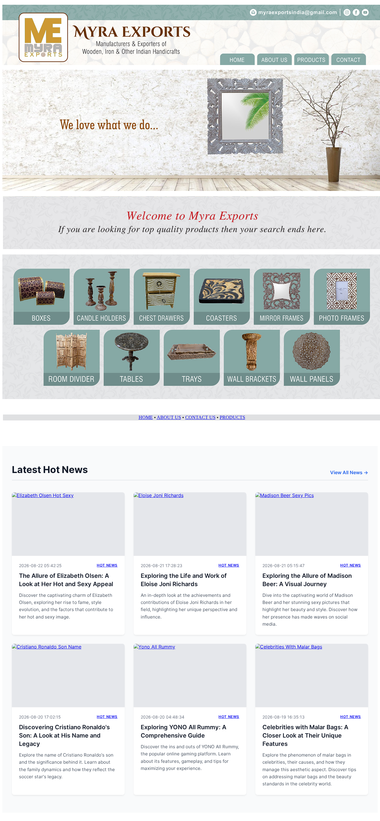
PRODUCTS (232, 417)
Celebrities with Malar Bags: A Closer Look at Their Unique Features (305, 735)
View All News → (349, 472)
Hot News (107, 565)
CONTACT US (200, 417)
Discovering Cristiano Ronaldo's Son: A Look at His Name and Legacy (64, 735)
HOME (146, 417)
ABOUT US (169, 417)
